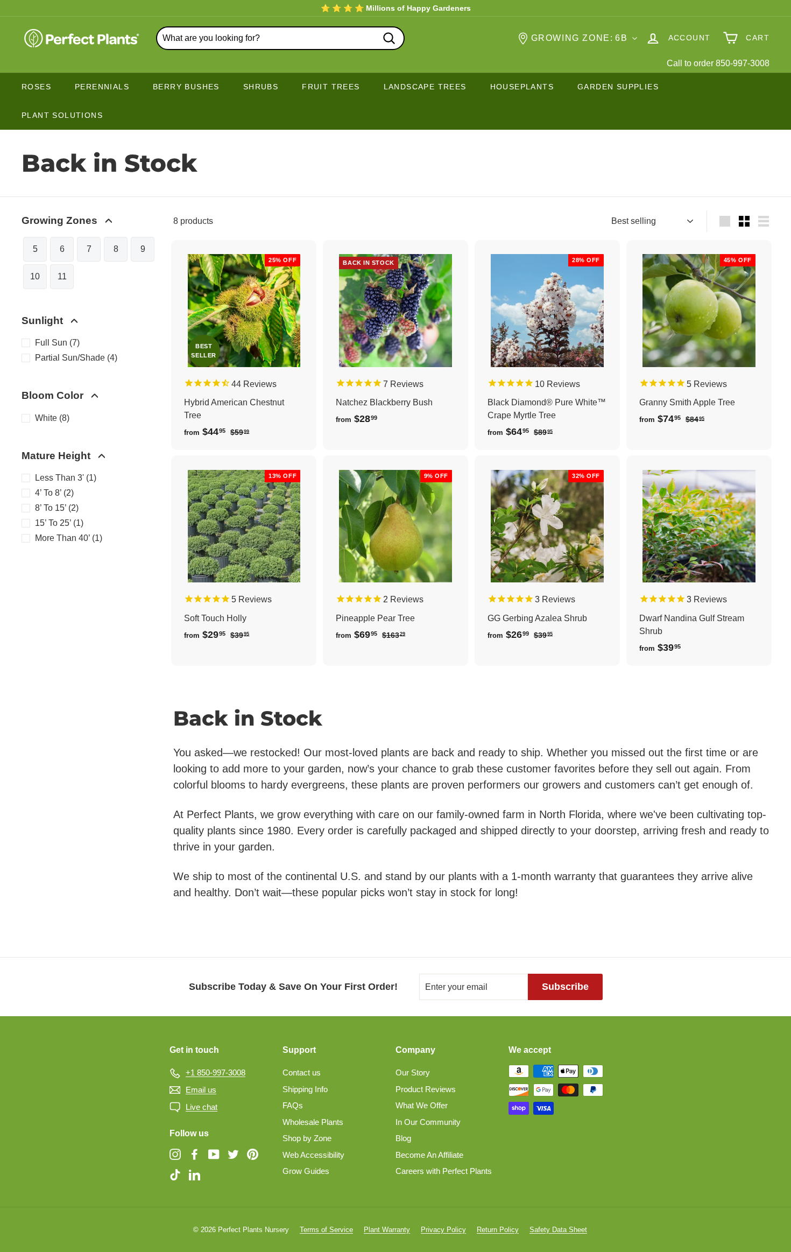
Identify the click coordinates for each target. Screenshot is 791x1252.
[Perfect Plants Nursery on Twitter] (233, 1154)
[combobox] (280, 38)
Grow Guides (305, 1171)
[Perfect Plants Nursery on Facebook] (194, 1154)
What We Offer (422, 1105)
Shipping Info (305, 1089)
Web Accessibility (313, 1154)
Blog (403, 1138)
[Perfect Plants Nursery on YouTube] (214, 1154)
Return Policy (498, 1230)
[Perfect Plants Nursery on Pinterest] (252, 1154)
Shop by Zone (306, 1138)
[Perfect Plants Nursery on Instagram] (175, 1154)
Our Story (413, 1072)
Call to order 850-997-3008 (718, 63)
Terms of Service (326, 1230)
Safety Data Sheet (558, 1230)
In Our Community (428, 1122)
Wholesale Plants (312, 1122)
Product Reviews (426, 1089)
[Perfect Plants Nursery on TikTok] (175, 1174)
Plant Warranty (387, 1230)
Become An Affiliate (429, 1154)
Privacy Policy (443, 1230)
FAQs (292, 1105)
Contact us (301, 1072)
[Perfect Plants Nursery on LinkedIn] (194, 1174)
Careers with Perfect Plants (444, 1171)
